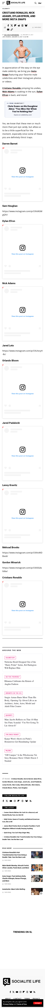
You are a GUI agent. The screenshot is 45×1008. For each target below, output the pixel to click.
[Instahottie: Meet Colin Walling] (37, 891)
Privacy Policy (8, 1004)
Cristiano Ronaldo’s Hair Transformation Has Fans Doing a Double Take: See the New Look (14, 855)
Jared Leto (26, 782)
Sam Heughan (22, 788)
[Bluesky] (26, 801)
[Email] (8, 29)
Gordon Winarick (7, 782)
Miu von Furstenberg (11, 35)
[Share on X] (11, 25)
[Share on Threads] (22, 25)
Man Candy (16, 785)
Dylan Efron (37, 779)
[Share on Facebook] (8, 25)
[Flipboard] (18, 801)
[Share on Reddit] (19, 25)
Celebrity (6, 8)
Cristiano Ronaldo (11, 88)
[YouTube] (10, 801)
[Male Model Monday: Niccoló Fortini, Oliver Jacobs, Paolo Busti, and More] (37, 867)
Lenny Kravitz (6, 785)
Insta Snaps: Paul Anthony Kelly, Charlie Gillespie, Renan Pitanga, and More (14, 878)
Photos (15, 788)
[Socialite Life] (16, 3)
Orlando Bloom (7, 788)
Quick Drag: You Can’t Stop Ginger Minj (16, 832)
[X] (6, 801)
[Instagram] (15, 801)
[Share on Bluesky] (26, 25)
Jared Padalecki (36, 782)
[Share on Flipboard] (15, 25)
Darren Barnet (28, 779)
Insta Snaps (18, 782)
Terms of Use (22, 1004)
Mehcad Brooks (26, 785)
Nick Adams (8, 91)
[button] (37, 1003)
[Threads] (22, 801)
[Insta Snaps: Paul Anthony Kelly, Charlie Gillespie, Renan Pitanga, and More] (37, 878)
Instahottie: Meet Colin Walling (13, 889)
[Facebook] (3, 801)
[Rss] (30, 801)
